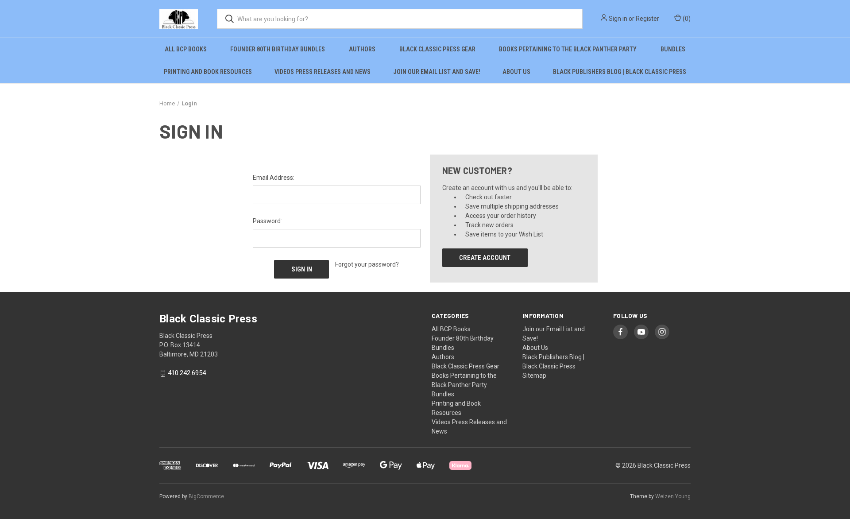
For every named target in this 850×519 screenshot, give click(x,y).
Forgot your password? (367, 264)
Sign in (618, 18)
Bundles (673, 49)
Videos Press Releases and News (322, 71)
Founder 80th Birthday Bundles (277, 49)
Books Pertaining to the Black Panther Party (568, 49)
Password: (267, 221)
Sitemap (534, 375)
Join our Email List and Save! (436, 71)
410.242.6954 (187, 373)
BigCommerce (206, 496)
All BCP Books (186, 49)
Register (647, 18)
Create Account (484, 258)
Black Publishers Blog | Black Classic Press (619, 71)
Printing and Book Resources (208, 71)
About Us (516, 71)
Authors (362, 49)
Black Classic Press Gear (437, 49)
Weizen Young (673, 496)
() (686, 18)
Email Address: (273, 177)
